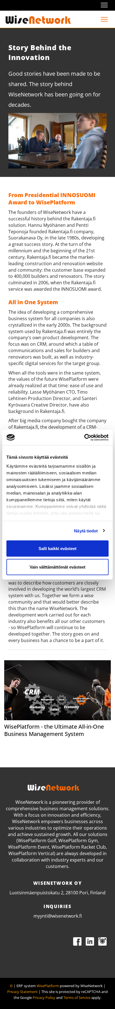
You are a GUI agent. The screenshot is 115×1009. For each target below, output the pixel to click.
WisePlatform (48, 985)
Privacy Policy (44, 997)
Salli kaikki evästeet (57, 548)
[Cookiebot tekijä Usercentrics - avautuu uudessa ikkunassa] (84, 437)
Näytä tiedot (86, 530)
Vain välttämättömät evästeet (57, 566)
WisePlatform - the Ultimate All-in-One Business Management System (54, 730)
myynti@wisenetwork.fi (57, 916)
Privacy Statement (22, 991)
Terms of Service (76, 997)
